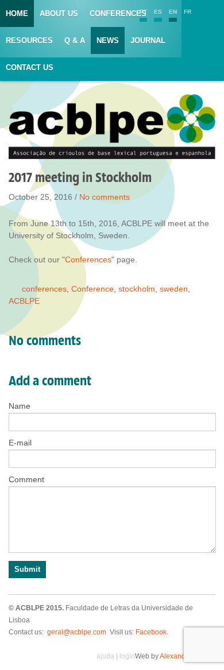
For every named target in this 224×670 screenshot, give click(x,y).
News (107, 40)
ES (158, 12)
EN (173, 12)
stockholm (136, 288)
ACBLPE (24, 300)
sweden (174, 288)
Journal (147, 40)
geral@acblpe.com (76, 632)
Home (17, 13)
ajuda (105, 656)
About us (59, 13)
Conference (92, 288)
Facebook (151, 632)
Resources (29, 40)
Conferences (118, 13)
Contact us (29, 67)
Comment (26, 479)
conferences (44, 288)
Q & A (74, 40)
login (127, 656)
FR (187, 12)
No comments (104, 197)
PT (143, 12)
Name (19, 405)
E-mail (20, 442)
